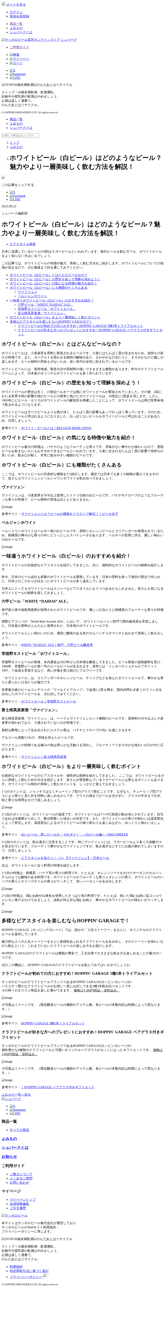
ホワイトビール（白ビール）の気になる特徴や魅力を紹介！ (53, 283)
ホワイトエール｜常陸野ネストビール (48, 701)
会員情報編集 (19, 1204)
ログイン (16, 12)
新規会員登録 (19, 16)
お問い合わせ (19, 1182)
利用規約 (16, 1266)
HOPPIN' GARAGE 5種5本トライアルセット (53, 1023)
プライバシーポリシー (26, 1277)
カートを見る (16, 4)
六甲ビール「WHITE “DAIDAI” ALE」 (45, 304)
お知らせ (9, 1156)
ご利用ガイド (19, 47)
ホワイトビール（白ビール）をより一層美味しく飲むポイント (55, 317)
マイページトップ (23, 1199)
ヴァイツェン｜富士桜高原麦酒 (43, 756)
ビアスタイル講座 (23, 244)
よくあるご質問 (21, 1178)
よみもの (16, 28)
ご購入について (21, 1174)
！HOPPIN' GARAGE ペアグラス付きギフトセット (58, 1087)
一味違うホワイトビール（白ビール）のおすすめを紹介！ (52, 300)
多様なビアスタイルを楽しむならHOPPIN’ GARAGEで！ (51, 321)
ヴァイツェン (27, 292)
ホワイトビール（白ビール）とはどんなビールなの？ (48, 275)
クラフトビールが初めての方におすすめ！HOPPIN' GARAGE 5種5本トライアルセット (80, 326)
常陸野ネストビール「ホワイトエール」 (47, 309)
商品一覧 (16, 23)
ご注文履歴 (18, 1208)
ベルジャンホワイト (32, 296)
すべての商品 (19, 1130)
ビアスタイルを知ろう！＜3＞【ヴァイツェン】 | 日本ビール (65, 858)
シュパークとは (21, 32)
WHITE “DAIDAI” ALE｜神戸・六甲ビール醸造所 (57, 645)
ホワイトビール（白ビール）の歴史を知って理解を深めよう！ (55, 279)
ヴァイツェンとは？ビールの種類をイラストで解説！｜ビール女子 (69, 514)
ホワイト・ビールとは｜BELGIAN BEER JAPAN (56, 428)
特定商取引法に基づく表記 (29, 1271)
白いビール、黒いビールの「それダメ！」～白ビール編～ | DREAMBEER (74, 834)
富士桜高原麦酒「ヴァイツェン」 (42, 313)
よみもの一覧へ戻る (16, 1094)
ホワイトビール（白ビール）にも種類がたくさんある (48, 287)
